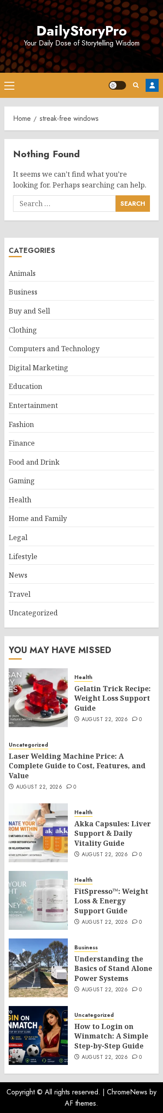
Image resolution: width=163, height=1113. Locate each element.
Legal (18, 537)
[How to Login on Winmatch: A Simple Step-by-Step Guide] (38, 1035)
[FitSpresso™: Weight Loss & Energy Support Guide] (38, 900)
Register (152, 85)
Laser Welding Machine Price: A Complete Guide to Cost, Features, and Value (77, 765)
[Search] (135, 85)
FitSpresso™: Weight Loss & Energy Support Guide (111, 901)
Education (25, 386)
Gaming (22, 480)
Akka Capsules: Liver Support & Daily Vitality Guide (112, 833)
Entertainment (33, 405)
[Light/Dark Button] (117, 85)
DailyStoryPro (82, 31)
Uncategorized (33, 613)
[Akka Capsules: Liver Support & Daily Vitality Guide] (38, 832)
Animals (22, 273)
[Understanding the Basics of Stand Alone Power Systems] (38, 967)
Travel (19, 594)
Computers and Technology (54, 348)
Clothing (23, 330)
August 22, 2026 (105, 719)
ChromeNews (127, 1092)
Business (23, 292)
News (18, 575)
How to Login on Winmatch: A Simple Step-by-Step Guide (111, 1036)
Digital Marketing (38, 367)
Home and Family (38, 518)
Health (20, 500)
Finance (22, 443)
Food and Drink (34, 462)
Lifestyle (23, 556)
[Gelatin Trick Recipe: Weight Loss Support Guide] (38, 697)
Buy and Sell (29, 311)
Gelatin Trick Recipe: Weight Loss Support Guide (112, 698)
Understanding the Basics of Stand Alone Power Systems (113, 968)
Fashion (21, 424)
